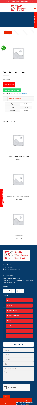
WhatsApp (25, 400)
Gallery (9, 320)
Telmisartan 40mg (18, 235)
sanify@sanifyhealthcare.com (25, 1)
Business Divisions (12, 310)
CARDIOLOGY (23, 93)
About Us (9, 305)
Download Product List (2, 198)
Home (8, 300)
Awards (9, 326)
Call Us (9, 400)
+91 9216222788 (10, 1)
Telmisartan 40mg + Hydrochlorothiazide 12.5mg (18, 196)
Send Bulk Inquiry (9, 84)
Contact (9, 336)
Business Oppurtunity (13, 315)
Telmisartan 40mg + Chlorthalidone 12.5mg (18, 156)
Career (9, 331)
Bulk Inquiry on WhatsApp (12, 90)
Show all (31, 33)
